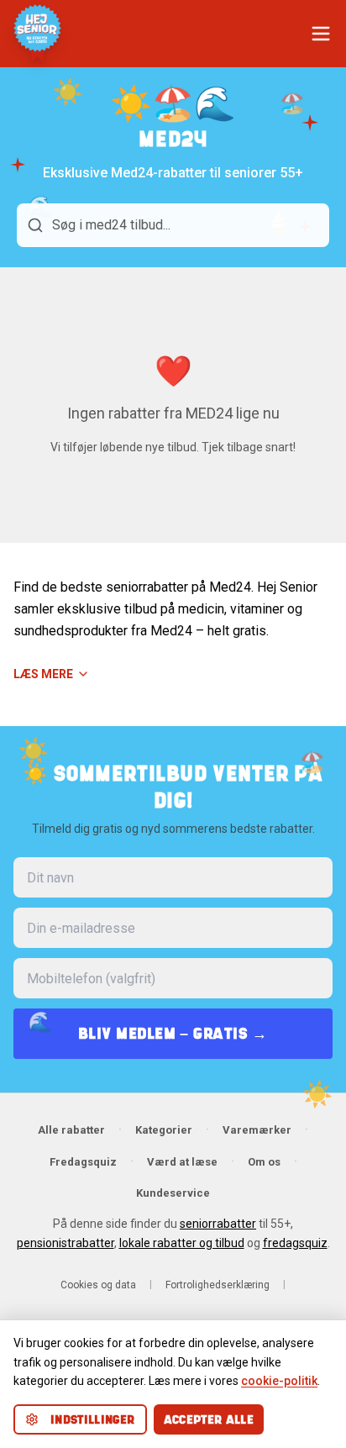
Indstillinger (92, 1419)
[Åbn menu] (320, 33)
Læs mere (43, 674)
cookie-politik (279, 1380)
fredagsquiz (295, 1243)
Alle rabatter (71, 1130)
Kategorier (163, 1130)
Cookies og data (98, 1285)
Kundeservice (173, 1193)
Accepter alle (209, 1419)
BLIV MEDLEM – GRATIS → (173, 1033)
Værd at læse (182, 1162)
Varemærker (257, 1130)
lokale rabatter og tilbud (181, 1243)
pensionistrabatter (65, 1243)
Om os (264, 1162)
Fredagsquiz (83, 1162)
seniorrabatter (218, 1223)
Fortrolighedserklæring (217, 1285)
